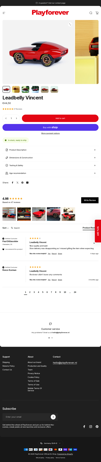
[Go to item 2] (16, 89)
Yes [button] (49, 254)
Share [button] (60, 254)
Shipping (6, 362)
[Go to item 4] (35, 89)
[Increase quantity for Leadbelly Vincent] (17, 118)
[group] (15, 198)
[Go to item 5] (45, 89)
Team (30, 370)
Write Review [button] (90, 200)
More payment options (50, 133)
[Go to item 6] (54, 89)
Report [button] (54, 254)
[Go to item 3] (25, 89)
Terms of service (60, 458)
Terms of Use (33, 385)
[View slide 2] (51, 337)
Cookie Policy (33, 377)
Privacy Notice (34, 373)
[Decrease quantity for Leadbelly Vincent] (5, 118)
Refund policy (40, 458)
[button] (50, 109)
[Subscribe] (53, 417)
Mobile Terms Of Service (35, 389)
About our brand (34, 362)
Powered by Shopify (65, 454)
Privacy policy (50, 458)
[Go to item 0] (6, 89)
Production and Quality (37, 366)
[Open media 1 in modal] (70, 24)
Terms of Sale (33, 381)
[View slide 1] (49, 337)
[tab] (91, 228)
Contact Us (7, 370)
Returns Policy (8, 366)
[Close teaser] (94, 243)
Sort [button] (4, 228)
